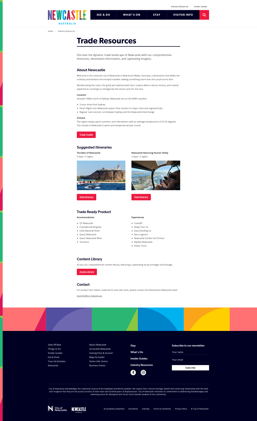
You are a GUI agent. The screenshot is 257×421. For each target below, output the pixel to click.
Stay (133, 345)
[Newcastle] (79, 410)
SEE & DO (103, 15)
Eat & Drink (53, 357)
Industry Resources (179, 6)
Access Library (87, 271)
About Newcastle (97, 344)
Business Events (97, 365)
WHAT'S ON (131, 15)
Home (50, 31)
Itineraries (53, 365)
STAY (156, 15)
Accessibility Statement (114, 408)
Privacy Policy (181, 408)
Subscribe (190, 367)
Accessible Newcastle (100, 348)
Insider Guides (200, 6)
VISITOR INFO (183, 15)
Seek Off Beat (54, 344)
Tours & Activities (56, 361)
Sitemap (145, 408)
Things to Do (54, 348)
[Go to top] (251, 415)
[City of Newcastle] (57, 408)
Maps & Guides (97, 357)
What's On (137, 352)
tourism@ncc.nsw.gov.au (89, 295)
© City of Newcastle (200, 408)
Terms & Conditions (162, 408)
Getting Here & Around (101, 353)
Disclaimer (133, 408)
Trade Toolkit (86, 134)
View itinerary (86, 197)
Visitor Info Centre (98, 361)
